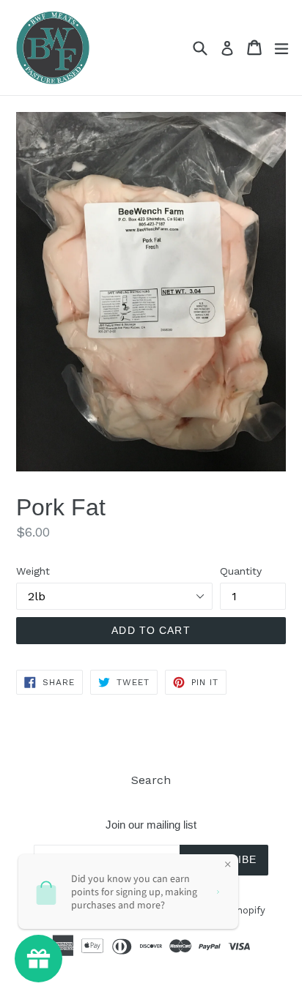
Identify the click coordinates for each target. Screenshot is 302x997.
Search (151, 780)
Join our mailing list (151, 824)
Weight (33, 571)
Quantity (241, 571)
